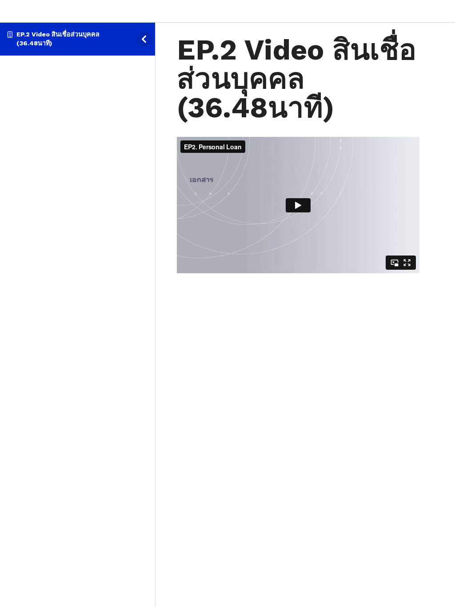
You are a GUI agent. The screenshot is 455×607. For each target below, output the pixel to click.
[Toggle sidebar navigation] (147, 39)
